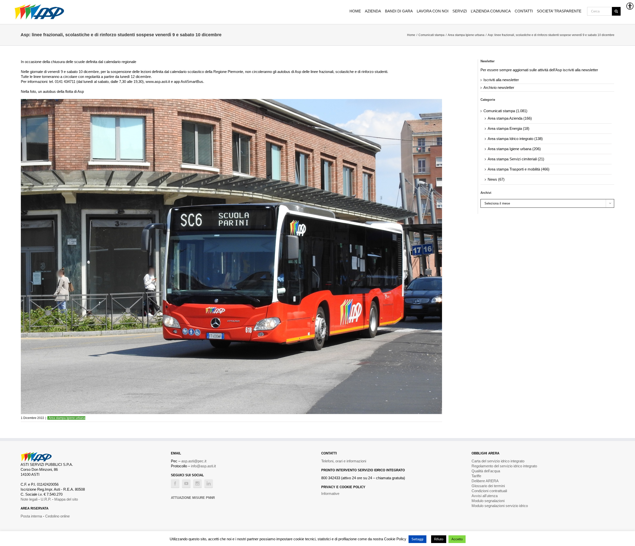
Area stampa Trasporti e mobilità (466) (518, 169)
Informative (330, 493)
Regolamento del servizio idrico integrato (504, 466)
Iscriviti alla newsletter (501, 80)
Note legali (29, 499)
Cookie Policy (395, 539)
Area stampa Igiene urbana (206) (514, 149)
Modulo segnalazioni (488, 501)
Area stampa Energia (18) (508, 128)
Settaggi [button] (417, 539)
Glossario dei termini (488, 486)
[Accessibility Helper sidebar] (629, 6)
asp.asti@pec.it (193, 461)
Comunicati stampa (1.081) (505, 111)
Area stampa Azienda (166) (510, 118)
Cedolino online (57, 516)
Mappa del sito (66, 499)
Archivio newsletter (498, 87)
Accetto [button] (457, 539)
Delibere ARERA (485, 481)
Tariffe (476, 476)
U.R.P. (46, 499)
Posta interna (31, 516)
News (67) (496, 179)
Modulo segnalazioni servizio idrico (500, 506)
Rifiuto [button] (438, 539)
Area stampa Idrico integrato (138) (515, 138)
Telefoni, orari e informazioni (343, 461)
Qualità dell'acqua (486, 471)
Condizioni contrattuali (489, 491)
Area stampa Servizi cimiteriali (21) (516, 159)
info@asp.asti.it (203, 466)
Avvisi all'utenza (485, 496)
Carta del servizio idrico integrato (498, 461)
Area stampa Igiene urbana (67, 418)
